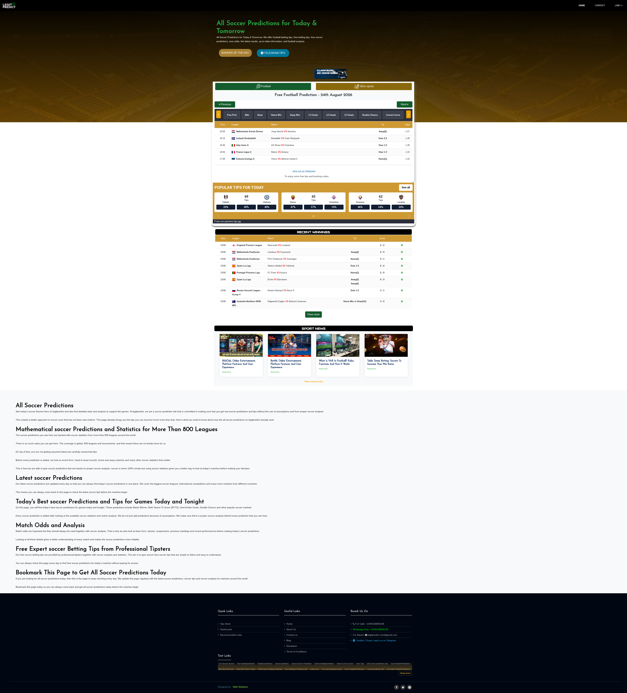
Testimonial (226, 629)
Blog (288, 640)
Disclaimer (291, 646)
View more (313, 314)
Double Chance (370, 115)
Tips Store (225, 623)
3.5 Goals (349, 115)
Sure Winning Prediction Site (296, 669)
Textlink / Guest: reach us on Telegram (375, 640)
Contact (600, 5)
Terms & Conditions (296, 651)
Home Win (276, 115)
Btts (247, 115)
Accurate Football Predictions (398, 669)
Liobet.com (314, 669)
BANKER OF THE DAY (235, 52)
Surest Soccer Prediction (302, 664)
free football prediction (246, 664)
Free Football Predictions (354, 669)
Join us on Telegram (303, 171)
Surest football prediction (324, 664)
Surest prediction (282, 664)
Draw (260, 115)
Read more (226, 372)
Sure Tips (360, 664)
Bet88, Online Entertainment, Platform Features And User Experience (286, 364)
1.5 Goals (313, 115)
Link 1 (618, 5)
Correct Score (393, 115)
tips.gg (237, 221)
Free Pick (232, 115)
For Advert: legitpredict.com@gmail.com (375, 635)
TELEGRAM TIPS (274, 53)
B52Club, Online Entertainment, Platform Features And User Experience (239, 364)
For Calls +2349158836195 (369, 623)
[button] (225, 104)
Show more (405, 673)
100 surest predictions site (377, 664)
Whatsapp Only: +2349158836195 (370, 629)
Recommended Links (231, 635)
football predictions (265, 664)
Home (582, 5)
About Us (291, 629)
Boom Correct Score (345, 664)
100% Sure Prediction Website (270, 669)
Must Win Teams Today (246, 669)
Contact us (291, 635)
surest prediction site (375, 669)
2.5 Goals (331, 115)
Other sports (366, 86)
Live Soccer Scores (226, 664)
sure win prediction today (332, 669)
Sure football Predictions (400, 664)
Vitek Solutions (240, 686)
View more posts (314, 381)
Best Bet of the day (226, 669)
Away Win (295, 115)
